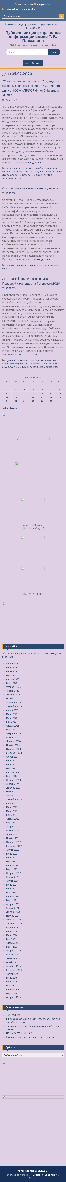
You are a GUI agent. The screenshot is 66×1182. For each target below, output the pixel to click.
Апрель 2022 (12, 865)
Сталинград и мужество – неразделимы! (30, 188)
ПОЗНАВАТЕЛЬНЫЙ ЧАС (19, 1033)
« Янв (5, 408)
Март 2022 (11, 869)
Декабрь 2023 (13, 787)
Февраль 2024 (13, 779)
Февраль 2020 (13, 950)
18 (16, 397)
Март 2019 (11, 993)
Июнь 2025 (11, 717)
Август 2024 (12, 756)
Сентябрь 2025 (14, 706)
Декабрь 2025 (13, 694)
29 (51, 401)
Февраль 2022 (13, 873)
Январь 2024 (12, 783)
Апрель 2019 (12, 989)
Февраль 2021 (13, 904)
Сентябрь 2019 (14, 970)
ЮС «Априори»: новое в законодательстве (36, 366)
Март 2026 (11, 683)
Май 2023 (11, 814)
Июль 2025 (11, 714)
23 (59, 397)
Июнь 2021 (11, 888)
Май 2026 (11, 675)
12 (24, 393)
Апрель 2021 (12, 896)
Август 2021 (12, 880)
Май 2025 (11, 721)
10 (7, 393)
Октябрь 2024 (13, 748)
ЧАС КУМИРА (13, 1015)
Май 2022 (11, 861)
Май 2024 (11, 768)
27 (33, 401)
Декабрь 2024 (13, 741)
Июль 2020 (11, 931)
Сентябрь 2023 (14, 799)
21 (42, 397)
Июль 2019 (11, 977)
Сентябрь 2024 (14, 752)
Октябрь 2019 (13, 966)
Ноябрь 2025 (13, 698)
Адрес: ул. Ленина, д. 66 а (21, 8)
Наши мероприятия (16, 265)
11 (16, 393)
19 (24, 397)
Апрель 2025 (12, 725)
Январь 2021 (12, 907)
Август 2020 (12, 927)
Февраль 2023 (13, 826)
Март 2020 (11, 946)
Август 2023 (12, 803)
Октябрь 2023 (13, 795)
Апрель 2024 (12, 772)
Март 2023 (11, 822)
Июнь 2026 (11, 671)
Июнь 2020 (11, 935)
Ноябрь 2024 (13, 745)
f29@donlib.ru (43, 4)
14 (42, 393)
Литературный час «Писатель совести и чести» (31, 1037)
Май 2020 (11, 939)
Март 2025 (11, 729)
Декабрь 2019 (13, 958)
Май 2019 (11, 985)
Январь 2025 (12, 737)
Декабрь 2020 (13, 911)
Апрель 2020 (12, 942)
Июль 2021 (11, 884)
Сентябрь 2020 (14, 923)
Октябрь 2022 (13, 842)
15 (51, 393)
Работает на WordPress (18, 1174)
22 (51, 397)
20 (33, 397)
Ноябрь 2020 (13, 915)
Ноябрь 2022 (13, 838)
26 (24, 401)
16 (59, 393)
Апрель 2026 (12, 679)
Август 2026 (12, 663)
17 (7, 397)
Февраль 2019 (13, 997)
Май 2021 (11, 892)
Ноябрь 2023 (13, 791)
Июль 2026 (11, 667)
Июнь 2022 (11, 857)
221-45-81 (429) (25, 4)
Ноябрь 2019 (13, 962)
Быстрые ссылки (12, 16)
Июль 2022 (11, 853)
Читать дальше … (33, 162)
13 (33, 393)
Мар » (13, 408)
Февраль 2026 (13, 686)
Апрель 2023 (12, 818)
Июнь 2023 (11, 811)
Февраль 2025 (13, 733)
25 (16, 401)
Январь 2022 (12, 876)
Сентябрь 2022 (14, 845)
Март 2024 (11, 776)
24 (7, 401)
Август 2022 (12, 849)
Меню (36, 63)
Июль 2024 (11, 760)
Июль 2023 (11, 807)
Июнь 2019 (11, 981)
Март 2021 (11, 900)
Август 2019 (12, 973)
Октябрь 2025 (13, 702)
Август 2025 (12, 710)
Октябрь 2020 (13, 919)
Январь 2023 (12, 830)
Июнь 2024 (11, 764)
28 (42, 401)
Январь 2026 (12, 690)
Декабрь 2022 (13, 834)
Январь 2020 (12, 954)
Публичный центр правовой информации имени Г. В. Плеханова (33, 36)
